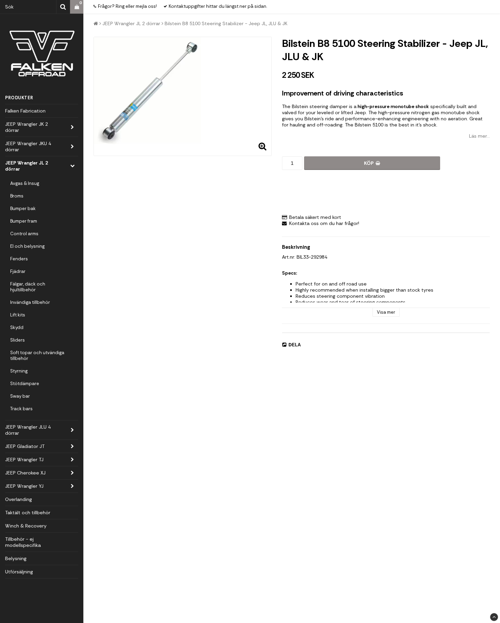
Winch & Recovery (26, 526)
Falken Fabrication (25, 111)
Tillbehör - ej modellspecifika (23, 542)
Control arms (24, 234)
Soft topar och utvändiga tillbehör (37, 355)
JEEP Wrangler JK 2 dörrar (26, 127)
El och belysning (27, 246)
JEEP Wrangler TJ (24, 459)
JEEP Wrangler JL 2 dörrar (26, 166)
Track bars (21, 409)
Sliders (17, 340)
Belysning (16, 558)
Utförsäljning (19, 572)
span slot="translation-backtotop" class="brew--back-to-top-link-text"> (494, 617)
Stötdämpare (24, 383)
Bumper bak (23, 208)
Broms (16, 196)
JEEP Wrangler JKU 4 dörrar (28, 146)
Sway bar (20, 396)
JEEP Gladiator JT (25, 446)
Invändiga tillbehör (30, 302)
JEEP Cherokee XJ (25, 473)
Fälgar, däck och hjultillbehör (27, 287)
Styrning (19, 371)
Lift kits (17, 315)
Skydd (16, 327)
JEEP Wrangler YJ (24, 486)
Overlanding (18, 499)
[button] (76, 7)
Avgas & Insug (24, 183)
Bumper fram (23, 221)
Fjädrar (18, 271)
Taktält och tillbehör (27, 512)
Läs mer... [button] (479, 136)
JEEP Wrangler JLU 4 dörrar (28, 430)
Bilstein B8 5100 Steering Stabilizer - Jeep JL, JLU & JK (226, 23)
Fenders (19, 259)
